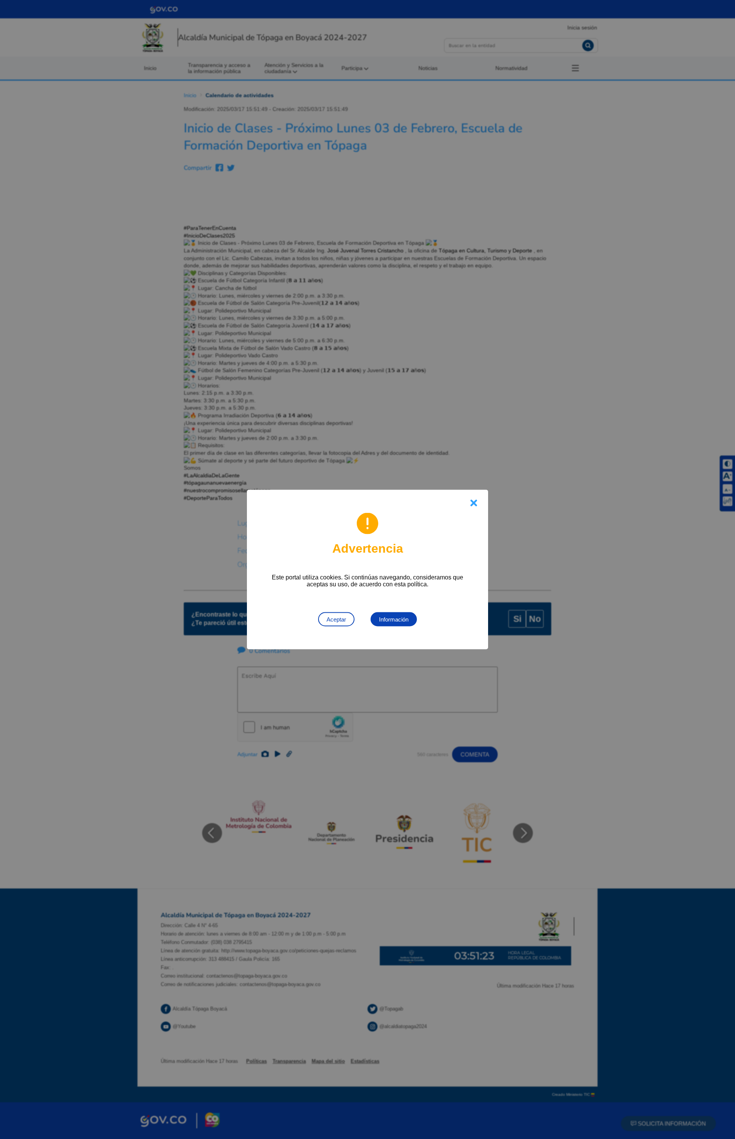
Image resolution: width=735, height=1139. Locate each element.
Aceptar (336, 619)
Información (393, 619)
